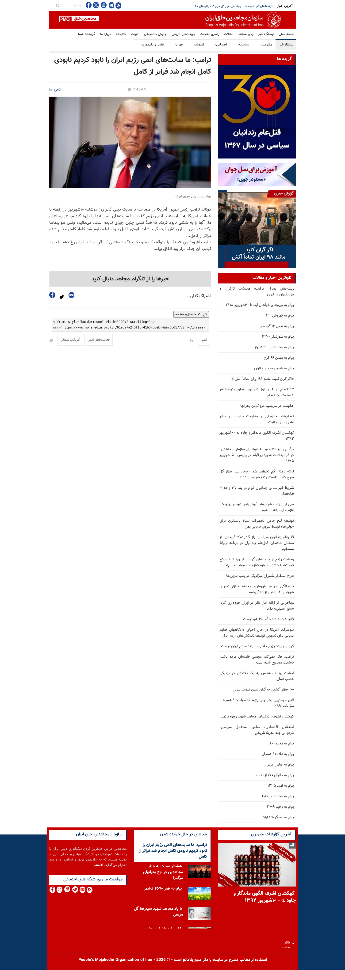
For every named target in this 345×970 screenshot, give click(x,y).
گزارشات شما (86, 34)
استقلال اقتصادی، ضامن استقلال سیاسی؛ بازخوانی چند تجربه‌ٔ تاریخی (256, 730)
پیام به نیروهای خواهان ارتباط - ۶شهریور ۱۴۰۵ (260, 305)
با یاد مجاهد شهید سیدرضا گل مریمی (158, 912)
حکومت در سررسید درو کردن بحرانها (267, 406)
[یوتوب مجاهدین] (103, 5)
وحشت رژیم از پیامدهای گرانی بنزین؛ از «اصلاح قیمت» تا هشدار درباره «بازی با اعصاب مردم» (256, 562)
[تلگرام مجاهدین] (111, 5)
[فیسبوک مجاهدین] (89, 5)
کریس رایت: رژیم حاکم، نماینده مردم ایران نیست (257, 646)
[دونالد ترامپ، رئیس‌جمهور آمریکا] (130, 142)
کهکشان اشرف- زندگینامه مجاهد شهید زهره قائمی (257, 717)
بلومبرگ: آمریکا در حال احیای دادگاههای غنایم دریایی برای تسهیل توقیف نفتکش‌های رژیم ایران (256, 633)
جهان (178, 44)
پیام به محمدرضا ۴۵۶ (278, 796)
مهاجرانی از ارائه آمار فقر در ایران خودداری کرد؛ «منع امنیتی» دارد (256, 606)
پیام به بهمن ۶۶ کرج (279, 358)
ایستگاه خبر (266, 34)
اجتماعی (221, 44)
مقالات (228, 34)
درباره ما (105, 34)
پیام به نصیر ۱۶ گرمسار (277, 326)
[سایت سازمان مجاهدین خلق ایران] (172, 20)
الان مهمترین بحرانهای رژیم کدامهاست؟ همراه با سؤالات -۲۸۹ (256, 703)
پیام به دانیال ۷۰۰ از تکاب (275, 775)
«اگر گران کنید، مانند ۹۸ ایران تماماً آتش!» (262, 379)
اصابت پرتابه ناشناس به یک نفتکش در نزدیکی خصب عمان (256, 676)
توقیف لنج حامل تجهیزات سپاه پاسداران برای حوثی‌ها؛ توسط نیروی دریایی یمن (256, 524)
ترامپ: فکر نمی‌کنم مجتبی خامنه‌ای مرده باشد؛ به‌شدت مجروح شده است (256, 660)
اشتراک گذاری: (199, 296)
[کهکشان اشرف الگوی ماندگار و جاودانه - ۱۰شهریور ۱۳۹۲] (257, 865)
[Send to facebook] (52, 295)
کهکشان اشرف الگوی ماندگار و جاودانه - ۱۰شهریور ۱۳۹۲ (256, 436)
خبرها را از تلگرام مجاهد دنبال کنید (130, 279)
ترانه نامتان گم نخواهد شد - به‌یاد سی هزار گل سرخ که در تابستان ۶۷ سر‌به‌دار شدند (256, 474)
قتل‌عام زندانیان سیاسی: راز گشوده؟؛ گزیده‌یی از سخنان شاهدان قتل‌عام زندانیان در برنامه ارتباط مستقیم (256, 543)
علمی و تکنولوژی (152, 44)
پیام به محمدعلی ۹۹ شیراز (274, 347)
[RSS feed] (118, 5)
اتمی (57, 89)
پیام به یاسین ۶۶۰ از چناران (274, 368)
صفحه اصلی (286, 34)
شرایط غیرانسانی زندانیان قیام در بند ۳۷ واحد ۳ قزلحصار (240, 6)
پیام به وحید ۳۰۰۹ (280, 807)
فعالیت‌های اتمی (99, 340)
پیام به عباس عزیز (280, 765)
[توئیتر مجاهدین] (96, 5)
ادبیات (135, 34)
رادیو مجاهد (245, 34)
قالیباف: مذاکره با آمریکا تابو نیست (268, 619)
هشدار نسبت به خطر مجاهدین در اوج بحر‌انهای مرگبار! (163, 872)
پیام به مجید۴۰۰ (282, 744)
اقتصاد (199, 44)
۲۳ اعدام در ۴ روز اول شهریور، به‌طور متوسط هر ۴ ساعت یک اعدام (256, 392)
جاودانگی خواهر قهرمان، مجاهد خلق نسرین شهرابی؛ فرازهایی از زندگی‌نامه (256, 589)
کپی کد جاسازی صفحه (191, 314)
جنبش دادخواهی (155, 34)
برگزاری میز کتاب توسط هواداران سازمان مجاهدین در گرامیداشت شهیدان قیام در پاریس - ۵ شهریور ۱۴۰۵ (256, 455)
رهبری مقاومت (209, 34)
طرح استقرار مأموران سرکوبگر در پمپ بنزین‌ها (260, 576)
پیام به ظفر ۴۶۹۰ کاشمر (163, 889)
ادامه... (97, 865)
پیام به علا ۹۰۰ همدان (277, 754)
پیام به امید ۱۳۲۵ (281, 786)
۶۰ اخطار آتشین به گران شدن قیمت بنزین (263, 690)
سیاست (243, 44)
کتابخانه (121, 34)
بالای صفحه (287, 944)
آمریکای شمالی (70, 340)
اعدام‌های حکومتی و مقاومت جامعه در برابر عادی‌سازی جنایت (256, 419)
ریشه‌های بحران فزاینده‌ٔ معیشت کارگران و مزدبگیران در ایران (256, 292)
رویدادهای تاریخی (183, 34)
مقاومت (266, 44)
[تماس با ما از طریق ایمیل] (82, 889)
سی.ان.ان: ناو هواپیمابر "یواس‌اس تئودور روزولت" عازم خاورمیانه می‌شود (256, 507)
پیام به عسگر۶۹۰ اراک (278, 817)
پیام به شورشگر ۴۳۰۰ (278, 337)
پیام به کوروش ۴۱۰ (280, 316)
